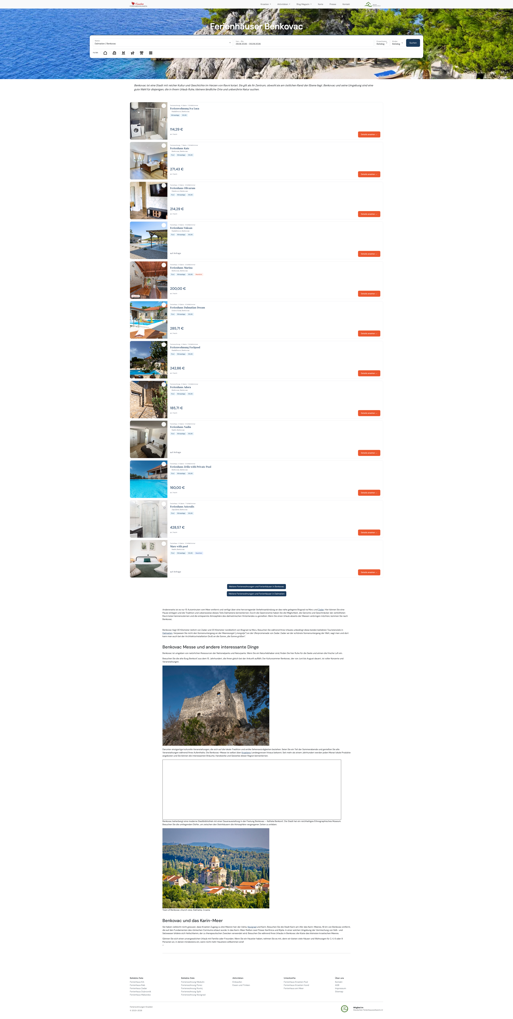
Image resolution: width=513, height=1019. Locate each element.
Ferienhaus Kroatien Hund (296, 985)
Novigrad (252, 926)
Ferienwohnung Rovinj (192, 988)
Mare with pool (179, 546)
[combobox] (163, 42)
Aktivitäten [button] (283, 4)
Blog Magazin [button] (303, 4)
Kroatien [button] (265, 4)
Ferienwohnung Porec (191, 985)
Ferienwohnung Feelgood (185, 347)
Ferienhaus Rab (137, 985)
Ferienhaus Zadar (138, 988)
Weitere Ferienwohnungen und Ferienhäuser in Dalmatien (257, 593)
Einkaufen (237, 982)
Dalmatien (167, 633)
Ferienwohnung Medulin (192, 982)
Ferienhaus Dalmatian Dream (187, 307)
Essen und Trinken (241, 985)
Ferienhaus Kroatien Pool (296, 982)
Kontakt (346, 4)
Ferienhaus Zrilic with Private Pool (190, 466)
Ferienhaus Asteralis (182, 506)
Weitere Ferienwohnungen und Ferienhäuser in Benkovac (256, 586)
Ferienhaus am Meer (294, 988)
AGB (337, 985)
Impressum (340, 988)
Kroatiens (246, 752)
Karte (320, 4)
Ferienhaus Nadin (180, 427)
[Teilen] (164, 106)
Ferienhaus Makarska (140, 994)
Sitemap (339, 991)
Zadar (321, 609)
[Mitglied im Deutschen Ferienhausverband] (372, 4)
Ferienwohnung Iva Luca (184, 108)
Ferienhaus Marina (181, 267)
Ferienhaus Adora (180, 387)
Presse (333, 4)
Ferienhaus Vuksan (181, 228)
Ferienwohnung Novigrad (193, 994)
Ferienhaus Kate (179, 148)
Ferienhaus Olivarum (182, 188)
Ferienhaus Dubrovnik (140, 991)
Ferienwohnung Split (191, 991)
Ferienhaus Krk (137, 982)
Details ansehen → (369, 134)
